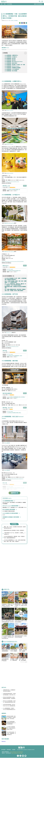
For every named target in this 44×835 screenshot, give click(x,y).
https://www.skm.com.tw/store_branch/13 (14, 478)
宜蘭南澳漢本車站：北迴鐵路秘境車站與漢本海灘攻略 (9, 691)
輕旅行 (4, 2)
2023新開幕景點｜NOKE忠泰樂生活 (12, 69)
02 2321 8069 (10, 354)
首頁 (1, 4)
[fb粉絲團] (18, 756)
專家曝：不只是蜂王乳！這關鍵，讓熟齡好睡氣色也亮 (23, 650)
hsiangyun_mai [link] (9, 332)
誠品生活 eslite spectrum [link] (9, 223)
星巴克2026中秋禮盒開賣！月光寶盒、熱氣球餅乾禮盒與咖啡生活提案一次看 (9, 702)
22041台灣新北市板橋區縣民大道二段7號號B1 (16, 397)
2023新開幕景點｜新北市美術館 (11, 70)
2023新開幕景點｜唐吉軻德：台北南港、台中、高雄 (15, 64)
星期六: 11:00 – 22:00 (11, 190)
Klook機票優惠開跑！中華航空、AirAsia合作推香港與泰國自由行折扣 (9, 709)
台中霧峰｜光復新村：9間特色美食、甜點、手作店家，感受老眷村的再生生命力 (14, 660)
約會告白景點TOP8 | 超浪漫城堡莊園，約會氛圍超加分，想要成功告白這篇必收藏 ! (6, 650)
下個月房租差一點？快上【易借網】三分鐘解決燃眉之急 (13, 533)
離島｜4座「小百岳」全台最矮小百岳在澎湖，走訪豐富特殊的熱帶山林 (15, 527)
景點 (5, 4)
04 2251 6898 (10, 269)
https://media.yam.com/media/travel (16, 751)
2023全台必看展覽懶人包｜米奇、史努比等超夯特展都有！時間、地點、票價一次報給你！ (14, 541)
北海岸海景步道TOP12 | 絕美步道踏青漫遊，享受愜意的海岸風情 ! (14, 650)
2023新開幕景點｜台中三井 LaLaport (12, 66)
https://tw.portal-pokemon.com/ (12, 181)
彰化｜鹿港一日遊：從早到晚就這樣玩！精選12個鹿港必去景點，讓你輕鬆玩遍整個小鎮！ (23, 660)
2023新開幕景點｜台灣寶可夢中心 (11, 55)
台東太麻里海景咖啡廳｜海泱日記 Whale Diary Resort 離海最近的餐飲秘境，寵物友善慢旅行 (9, 705)
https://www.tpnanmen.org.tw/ (12, 346)
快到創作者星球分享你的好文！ (36, 4)
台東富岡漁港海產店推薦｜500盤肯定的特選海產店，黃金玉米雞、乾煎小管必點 (9, 694)
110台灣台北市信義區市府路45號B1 (14, 412)
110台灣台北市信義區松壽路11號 (13, 189)
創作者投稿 (3, 749)
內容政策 (13, 749)
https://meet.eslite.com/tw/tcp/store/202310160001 (13, 261)
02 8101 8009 (10, 411)
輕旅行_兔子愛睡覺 (14, 20)
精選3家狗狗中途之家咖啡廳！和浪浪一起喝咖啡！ (14, 530)
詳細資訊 (24, 185)
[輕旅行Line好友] (25, 756)
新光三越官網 (6, 470)
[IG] (20, 756)
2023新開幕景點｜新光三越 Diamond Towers (14, 61)
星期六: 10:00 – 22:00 (11, 398)
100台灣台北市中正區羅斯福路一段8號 (14, 355)
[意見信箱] (23, 756)
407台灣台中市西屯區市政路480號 (13, 270)
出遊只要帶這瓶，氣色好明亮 (5, 660)
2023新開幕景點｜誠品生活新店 (11, 63)
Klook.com (4, 49)
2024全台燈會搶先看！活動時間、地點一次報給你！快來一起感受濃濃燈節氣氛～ (14, 537)
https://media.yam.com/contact (16, 753)
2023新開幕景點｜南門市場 (10, 58)
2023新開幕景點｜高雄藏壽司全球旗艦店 (13, 67)
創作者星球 (9, 749)
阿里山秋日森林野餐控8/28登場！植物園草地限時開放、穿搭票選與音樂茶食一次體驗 (9, 698)
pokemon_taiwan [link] (9, 110)
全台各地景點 (9, 4)
